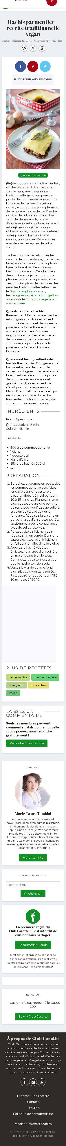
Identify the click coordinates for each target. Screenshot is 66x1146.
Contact (33, 1102)
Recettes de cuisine (22, 40)
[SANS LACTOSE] (41, 48)
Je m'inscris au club (33, 945)
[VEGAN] (24, 48)
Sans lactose (39, 685)
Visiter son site (33, 857)
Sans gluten (16, 685)
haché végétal (18, 677)
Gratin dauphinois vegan (27, 291)
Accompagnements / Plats (48, 40)
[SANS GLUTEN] (33, 48)
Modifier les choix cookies (33, 1124)
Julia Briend (44, 1136)
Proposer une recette (33, 1096)
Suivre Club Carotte (33, 1016)
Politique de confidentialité (33, 1114)
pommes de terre (45, 677)
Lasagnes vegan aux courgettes (34, 295)
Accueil (6, 40)
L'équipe (33, 1108)
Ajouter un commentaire (33, 175)
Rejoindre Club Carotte (27, 743)
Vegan (13, 693)
